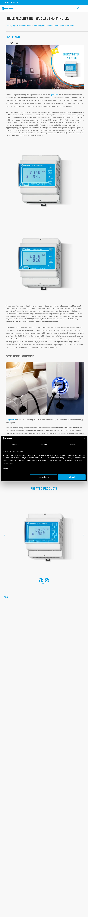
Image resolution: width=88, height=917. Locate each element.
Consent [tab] (15, 444)
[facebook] (7, 43)
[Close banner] (85, 438)
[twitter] (11, 43)
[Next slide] (83, 535)
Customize (42, 477)
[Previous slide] (4, 535)
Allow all (72, 477)
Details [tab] (44, 444)
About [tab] (72, 444)
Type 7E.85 (54, 95)
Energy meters (11, 420)
